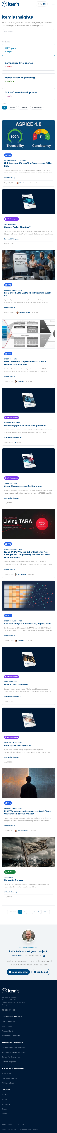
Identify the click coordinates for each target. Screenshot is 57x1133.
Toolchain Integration (9, 1062)
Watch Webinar (9, 892)
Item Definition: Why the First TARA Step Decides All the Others (25, 363)
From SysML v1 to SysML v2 (17, 745)
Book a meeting (20, 972)
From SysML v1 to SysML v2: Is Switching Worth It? (27, 294)
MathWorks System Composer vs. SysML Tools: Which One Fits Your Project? (27, 812)
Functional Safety (8, 1031)
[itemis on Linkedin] (3, 1010)
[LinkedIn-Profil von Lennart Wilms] (44, 955)
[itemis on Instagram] (10, 1010)
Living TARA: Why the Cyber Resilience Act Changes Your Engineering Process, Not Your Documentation (27, 555)
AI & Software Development (13, 1068)
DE (39, 4)
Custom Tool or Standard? (17, 227)
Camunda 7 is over (13, 880)
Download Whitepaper (11, 239)
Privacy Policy (12, 1129)
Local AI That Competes (16, 684)
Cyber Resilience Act (9, 1022)
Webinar (24, 107)
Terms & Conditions (25, 1129)
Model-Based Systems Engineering (13, 1048)
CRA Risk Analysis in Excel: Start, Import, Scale (27, 623)
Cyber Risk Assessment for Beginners (23, 486)
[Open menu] (54, 4)
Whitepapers (38, 107)
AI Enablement (7, 1074)
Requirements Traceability (11, 1036)
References (6, 1104)
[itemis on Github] (14, 1010)
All (5, 107)
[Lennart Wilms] (28, 936)
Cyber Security (7, 1026)
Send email (42, 972)
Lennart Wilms (17, 956)
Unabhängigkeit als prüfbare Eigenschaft (25, 425)
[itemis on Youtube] (6, 1010)
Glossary (35, 1129)
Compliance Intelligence (12, 1016)
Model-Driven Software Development (14, 1052)
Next (44, 912)
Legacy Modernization (9, 1078)
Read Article (8, 178)
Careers (4, 1109)
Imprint (4, 1129)
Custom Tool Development (11, 1057)
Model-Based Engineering (12, 1042)
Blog (13, 107)
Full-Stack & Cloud (8, 1083)
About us (5, 1095)
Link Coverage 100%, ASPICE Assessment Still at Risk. (28, 164)
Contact (4, 1114)
